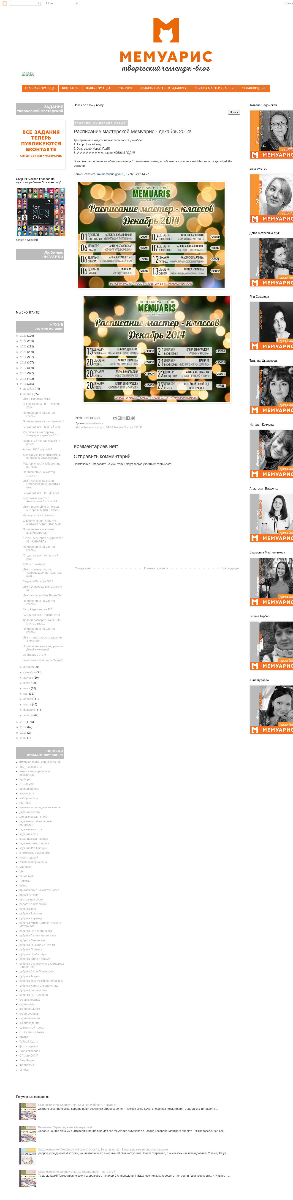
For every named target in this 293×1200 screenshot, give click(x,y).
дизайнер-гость (29, 812)
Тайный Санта (28, 1041)
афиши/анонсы (94, 423)
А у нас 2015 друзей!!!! (37, 449)
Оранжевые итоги (34, 654)
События (125, 88)
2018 (23, 362)
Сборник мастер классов (214, 88)
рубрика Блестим (30, 913)
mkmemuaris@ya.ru (110, 174)
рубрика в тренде (30, 918)
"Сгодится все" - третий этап (41, 615)
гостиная (25, 802)
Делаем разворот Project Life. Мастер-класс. (42, 622)
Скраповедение (254, 88)
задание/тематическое (34, 843)
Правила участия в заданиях (163, 88)
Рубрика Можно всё (32, 940)
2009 (23, 738)
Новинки (24, 881)
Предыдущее (230, 568)
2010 (23, 732)
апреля (28, 699)
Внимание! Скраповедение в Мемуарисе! (65, 1127)
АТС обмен (26, 784)
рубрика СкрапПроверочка (36, 971)
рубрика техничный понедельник (40, 981)
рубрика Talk (27, 909)
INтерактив (26, 1065)
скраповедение (29, 1023)
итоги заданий (28, 857)
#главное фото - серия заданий (40, 762)
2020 (23, 352)
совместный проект (32, 1027)
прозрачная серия (31, 899)
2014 (23, 384)
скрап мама (26, 1004)
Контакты (70, 88)
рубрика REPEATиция (33, 994)
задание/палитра (30, 829)
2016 (23, 373)
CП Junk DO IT (28, 1055)
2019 (23, 357)
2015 (23, 378)
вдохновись (26, 793)
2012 (23, 727)
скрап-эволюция (30, 1018)
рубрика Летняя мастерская (37, 935)
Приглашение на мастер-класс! (43, 421)
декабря (29, 388)
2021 (23, 346)
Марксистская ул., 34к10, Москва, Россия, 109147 (113, 427)
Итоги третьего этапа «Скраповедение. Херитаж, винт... (42, 573)
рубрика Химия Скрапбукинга (38, 985)
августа (28, 677)
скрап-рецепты (29, 1013)
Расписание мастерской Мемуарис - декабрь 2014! (41, 434)
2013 (23, 722)
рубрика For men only (33, 990)
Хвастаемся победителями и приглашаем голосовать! (42, 456)
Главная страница (40, 88)
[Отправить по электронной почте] (115, 418)
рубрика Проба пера (32, 954)
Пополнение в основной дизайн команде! (38, 531)
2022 (23, 341)
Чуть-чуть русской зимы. (38, 515)
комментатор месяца (33, 862)
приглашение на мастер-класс (39, 890)
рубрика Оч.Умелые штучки (37, 945)
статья (23, 1037)
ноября (28, 394)
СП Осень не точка (31, 1032)
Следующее (83, 568)
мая (26, 693)
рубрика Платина (30, 949)
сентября (29, 672)
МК (21, 871)
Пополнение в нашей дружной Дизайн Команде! (43, 648)
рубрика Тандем (29, 976)
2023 (23, 335)
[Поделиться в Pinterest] (132, 418)
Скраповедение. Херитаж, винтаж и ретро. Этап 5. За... (43, 522)
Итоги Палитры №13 (36, 398)
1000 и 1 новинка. (34, 564)
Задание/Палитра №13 (38, 581)
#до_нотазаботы (30, 766)
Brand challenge (29, 1051)
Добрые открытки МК (33, 816)
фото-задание (28, 1046)
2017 (23, 368)
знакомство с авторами (34, 852)
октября (29, 667)
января (28, 715)
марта (27, 704)
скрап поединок (29, 1008)
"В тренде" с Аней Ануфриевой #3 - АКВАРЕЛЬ (43, 540)
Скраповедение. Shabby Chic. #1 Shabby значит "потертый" (77, 1171)
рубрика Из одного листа (35, 931)
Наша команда (98, 88)
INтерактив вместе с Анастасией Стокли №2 (40, 500)
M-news (24, 1069)
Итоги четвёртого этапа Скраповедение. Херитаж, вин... (41, 484)
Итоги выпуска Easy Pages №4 (42, 595)
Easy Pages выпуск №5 (38, 609)
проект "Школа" (29, 895)
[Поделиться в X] (123, 418)
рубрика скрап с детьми (34, 959)
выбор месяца (28, 798)
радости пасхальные (33, 904)
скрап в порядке (29, 999)
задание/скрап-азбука (33, 838)
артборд (24, 779)
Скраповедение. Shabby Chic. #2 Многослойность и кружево (77, 1104)
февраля (29, 709)
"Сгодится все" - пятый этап (41, 492)
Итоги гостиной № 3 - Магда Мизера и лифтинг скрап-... (42, 508)
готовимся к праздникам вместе (40, 807)
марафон (25, 866)
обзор (23, 885)
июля (27, 683)
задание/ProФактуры (33, 848)
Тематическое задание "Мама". (43, 660)
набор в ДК (26, 876)
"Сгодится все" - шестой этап (42, 426)
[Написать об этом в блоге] (119, 418)
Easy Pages (26, 1060)
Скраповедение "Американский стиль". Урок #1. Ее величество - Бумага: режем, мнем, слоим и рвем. (103, 1149)
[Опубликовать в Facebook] (128, 418)
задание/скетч (28, 834)
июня (27, 688)
